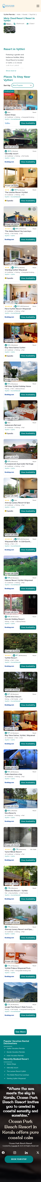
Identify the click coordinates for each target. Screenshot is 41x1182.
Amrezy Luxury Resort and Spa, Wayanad (18, 930)
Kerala (25, 14)
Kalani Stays (10, 115)
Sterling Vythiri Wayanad (16, 270)
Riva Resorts (10, 813)
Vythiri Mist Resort (13, 696)
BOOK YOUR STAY (19, 1159)
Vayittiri (32, 14)
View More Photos (10, 27)
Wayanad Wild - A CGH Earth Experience (17, 542)
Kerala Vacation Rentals (16, 1052)
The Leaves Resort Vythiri (16, 192)
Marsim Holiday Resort (14, 619)
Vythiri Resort (11, 658)
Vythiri (13, 158)
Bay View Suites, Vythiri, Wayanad (20, 735)
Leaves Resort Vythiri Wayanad (19, 580)
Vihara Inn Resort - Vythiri (16, 890)
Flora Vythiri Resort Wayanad (18, 309)
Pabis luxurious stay (13, 774)
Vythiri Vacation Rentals (16, 1048)
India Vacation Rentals (15, 1056)
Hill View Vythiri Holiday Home (18, 386)
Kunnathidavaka (15, 119)
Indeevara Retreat (13, 425)
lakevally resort (11, 153)
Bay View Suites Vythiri (15, 347)
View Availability (28, 123)
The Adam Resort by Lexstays (18, 231)
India (18, 14)
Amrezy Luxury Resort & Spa (17, 503)
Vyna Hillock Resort (13, 852)
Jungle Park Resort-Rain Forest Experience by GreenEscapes (18, 1008)
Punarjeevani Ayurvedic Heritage (19, 464)
